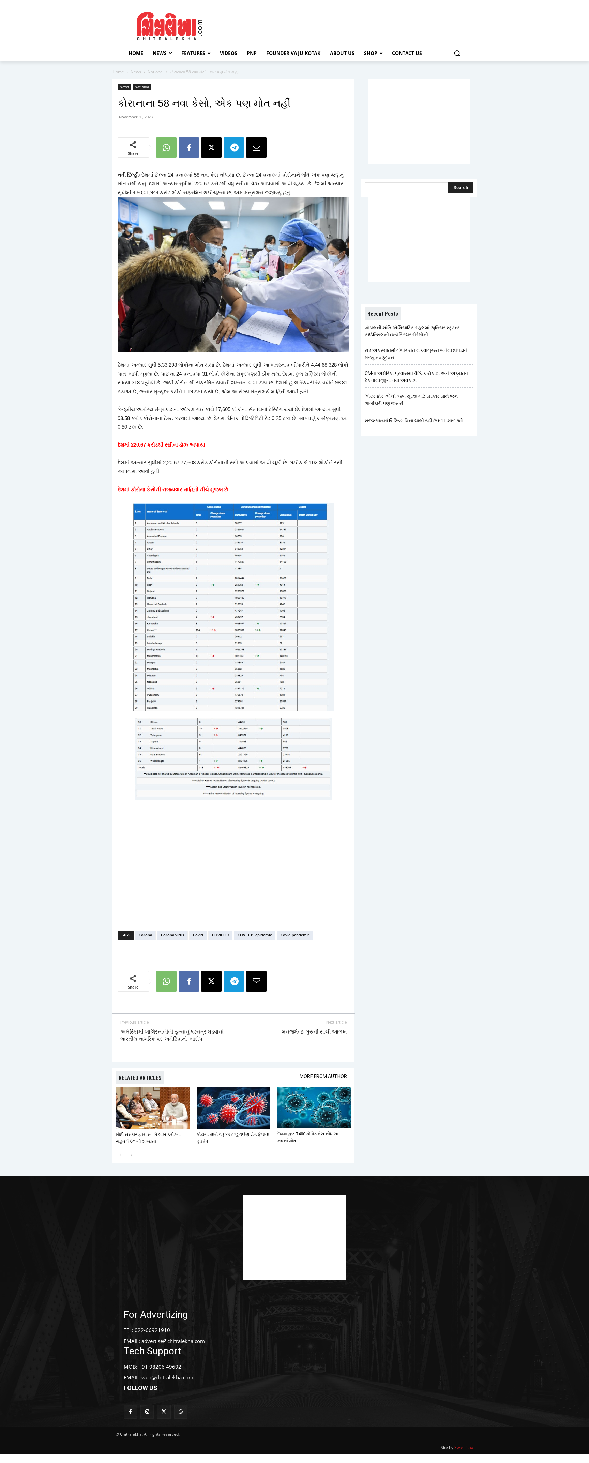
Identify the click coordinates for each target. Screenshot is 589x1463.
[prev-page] (120, 1155)
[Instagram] (147, 1411)
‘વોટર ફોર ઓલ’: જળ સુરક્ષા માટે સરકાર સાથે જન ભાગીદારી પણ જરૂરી (411, 399)
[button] (457, 53)
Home (118, 72)
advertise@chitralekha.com (173, 1341)
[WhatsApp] (166, 147)
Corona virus (172, 934)
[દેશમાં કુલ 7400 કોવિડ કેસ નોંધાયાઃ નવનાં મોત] (314, 1107)
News (136, 72)
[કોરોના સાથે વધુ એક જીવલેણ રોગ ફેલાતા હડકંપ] (233, 1108)
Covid (198, 934)
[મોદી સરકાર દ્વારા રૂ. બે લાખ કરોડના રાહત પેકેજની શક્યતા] (153, 1108)
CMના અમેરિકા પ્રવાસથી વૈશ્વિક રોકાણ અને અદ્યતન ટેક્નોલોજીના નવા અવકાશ (416, 377)
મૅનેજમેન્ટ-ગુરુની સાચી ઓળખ (314, 1032)
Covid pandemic (295, 934)
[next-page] (131, 1155)
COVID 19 (220, 934)
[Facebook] (189, 147)
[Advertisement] (352, 25)
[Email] (256, 147)
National (156, 72)
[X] (211, 147)
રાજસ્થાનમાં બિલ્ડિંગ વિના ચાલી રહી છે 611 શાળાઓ (414, 420)
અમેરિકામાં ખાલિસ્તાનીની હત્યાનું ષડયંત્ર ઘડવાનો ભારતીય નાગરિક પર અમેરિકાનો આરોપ (172, 1035)
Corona (145, 934)
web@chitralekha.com (167, 1377)
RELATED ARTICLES (140, 1077)
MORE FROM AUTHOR (323, 1076)
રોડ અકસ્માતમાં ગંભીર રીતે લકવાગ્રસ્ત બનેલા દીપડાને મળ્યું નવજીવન (416, 354)
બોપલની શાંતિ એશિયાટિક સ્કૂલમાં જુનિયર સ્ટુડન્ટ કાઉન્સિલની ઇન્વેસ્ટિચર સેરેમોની (412, 331)
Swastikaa (463, 1447)
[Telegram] (234, 147)
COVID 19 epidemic (255, 934)
